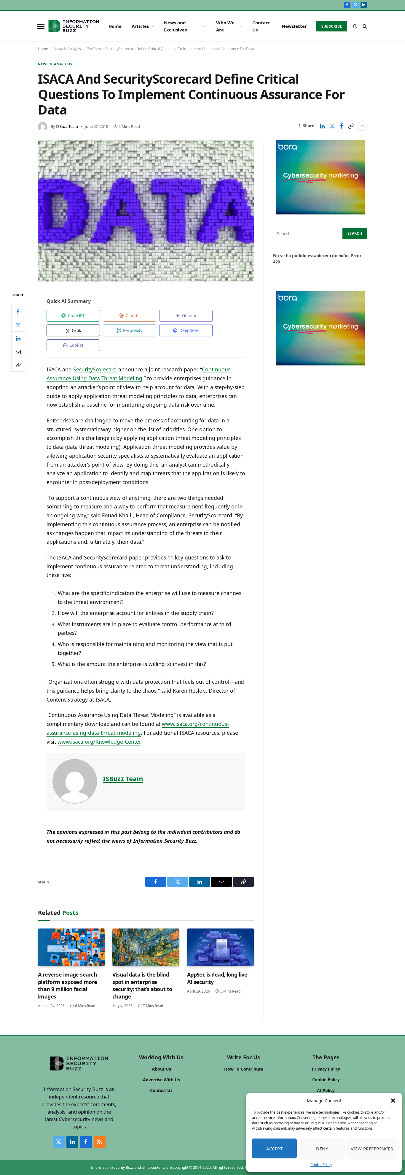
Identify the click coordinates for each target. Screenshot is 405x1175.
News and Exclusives (175, 26)
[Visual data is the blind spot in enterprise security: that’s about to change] (145, 947)
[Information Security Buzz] (73, 26)
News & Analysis (67, 48)
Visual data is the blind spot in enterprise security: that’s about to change (142, 985)
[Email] (18, 351)
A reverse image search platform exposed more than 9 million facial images (67, 985)
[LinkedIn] (18, 338)
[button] (393, 1101)
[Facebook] (18, 311)
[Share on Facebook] (341, 126)
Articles (140, 26)
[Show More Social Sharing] (362, 126)
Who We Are (225, 26)
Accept (274, 1149)
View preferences (372, 1149)
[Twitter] (18, 325)
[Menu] (40, 26)
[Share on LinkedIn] (322, 126)
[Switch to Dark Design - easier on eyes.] (355, 26)
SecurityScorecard (95, 369)
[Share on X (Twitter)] (331, 126)
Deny (322, 1149)
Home (115, 26)
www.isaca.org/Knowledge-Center (99, 741)
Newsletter (294, 26)
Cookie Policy (321, 1164)
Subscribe (331, 26)
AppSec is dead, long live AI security (217, 978)
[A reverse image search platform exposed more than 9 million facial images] (71, 947)
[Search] (364, 26)
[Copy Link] (350, 126)
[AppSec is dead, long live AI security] (220, 947)
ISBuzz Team (67, 126)
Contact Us (261, 26)
